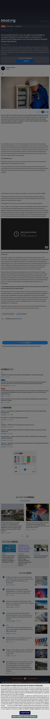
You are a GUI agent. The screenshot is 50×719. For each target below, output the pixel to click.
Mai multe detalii (28, 694)
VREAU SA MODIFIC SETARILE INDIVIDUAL (24, 717)
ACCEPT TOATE (25, 713)
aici (6, 706)
